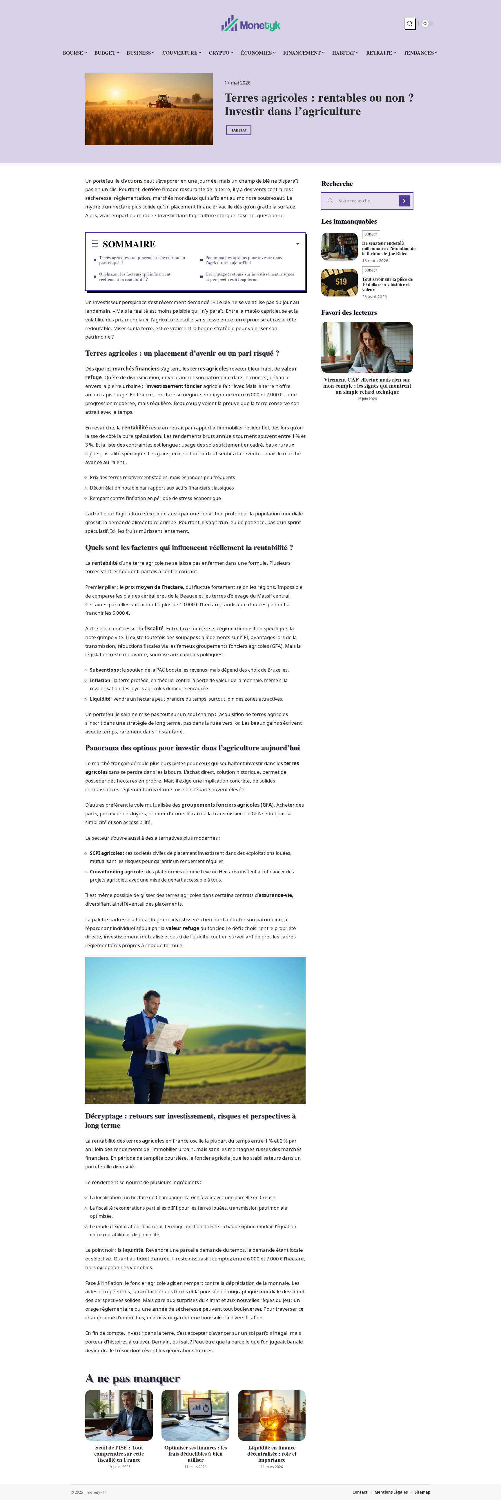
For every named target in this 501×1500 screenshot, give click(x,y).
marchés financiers (136, 368)
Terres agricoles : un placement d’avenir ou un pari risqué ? (142, 260)
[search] (409, 23)
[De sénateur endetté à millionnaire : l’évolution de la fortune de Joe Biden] (339, 246)
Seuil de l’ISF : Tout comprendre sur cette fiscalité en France (119, 1453)
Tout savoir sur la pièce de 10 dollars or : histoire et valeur (387, 284)
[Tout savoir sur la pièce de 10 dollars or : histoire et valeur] (339, 282)
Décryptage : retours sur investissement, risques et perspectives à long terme (250, 277)
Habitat (238, 130)
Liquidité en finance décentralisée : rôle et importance (271, 1453)
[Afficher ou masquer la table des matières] (227, 243)
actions (133, 180)
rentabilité (135, 427)
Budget (371, 234)
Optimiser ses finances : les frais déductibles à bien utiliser (195, 1453)
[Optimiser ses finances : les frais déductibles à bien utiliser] (195, 1415)
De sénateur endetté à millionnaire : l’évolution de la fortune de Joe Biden (388, 248)
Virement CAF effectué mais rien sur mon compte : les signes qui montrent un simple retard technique (367, 385)
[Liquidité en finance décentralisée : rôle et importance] (272, 1415)
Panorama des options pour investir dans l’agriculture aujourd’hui (244, 260)
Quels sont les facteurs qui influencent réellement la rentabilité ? (134, 277)
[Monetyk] (250, 23)
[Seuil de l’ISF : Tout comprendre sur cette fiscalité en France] (119, 1415)
